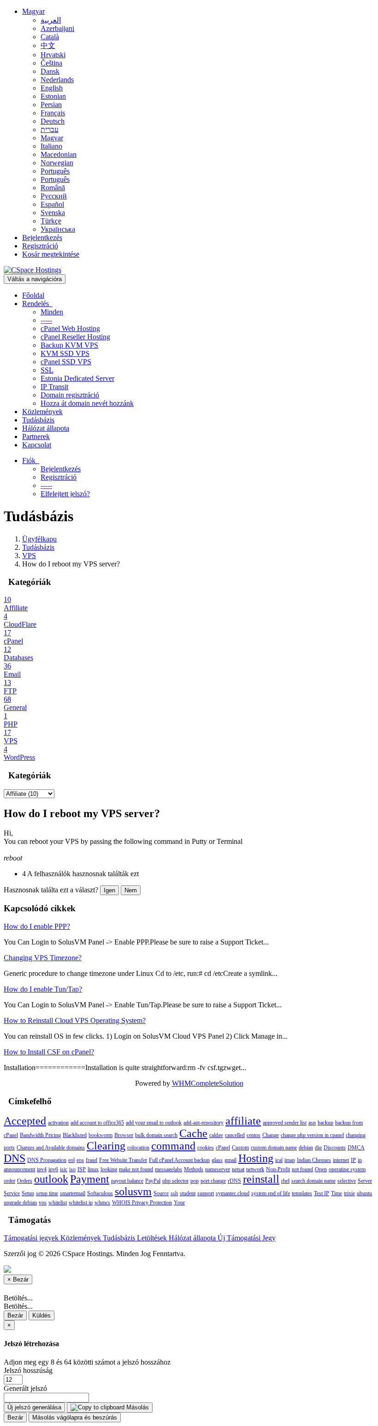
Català (50, 37)
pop (194, 1181)
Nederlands (57, 80)
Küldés (41, 1315)
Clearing (106, 1146)
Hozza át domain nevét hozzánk (87, 403)
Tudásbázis (38, 420)
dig (318, 1147)
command (173, 1146)
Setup (28, 1193)
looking (108, 1169)
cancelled (235, 1135)
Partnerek (36, 436)
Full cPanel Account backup (179, 1160)
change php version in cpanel (312, 1135)
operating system (347, 1169)
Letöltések (153, 1238)
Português (55, 171)
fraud (91, 1160)
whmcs (102, 1202)
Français (53, 113)
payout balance (127, 1181)
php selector (175, 1181)
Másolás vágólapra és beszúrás (74, 1417)
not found (302, 1169)
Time (336, 1193)
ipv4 (42, 1169)
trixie (349, 1193)
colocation (138, 1147)
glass (217, 1160)
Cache (193, 1133)
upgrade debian (20, 1202)
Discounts (335, 1147)
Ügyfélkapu (39, 539)
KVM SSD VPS (65, 353)
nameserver (217, 1169)
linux (93, 1169)
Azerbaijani (57, 28)
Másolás (136, 1407)
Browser (123, 1135)
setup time (47, 1193)
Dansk (50, 71)
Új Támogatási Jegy (247, 1238)
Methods (193, 1169)
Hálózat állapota (45, 428)
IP (353, 1160)
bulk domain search (156, 1135)
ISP (81, 1169)
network (255, 1169)
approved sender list (285, 1122)
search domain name (313, 1181)
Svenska (53, 213)
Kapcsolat (36, 445)
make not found (136, 1169)
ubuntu (364, 1193)
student (187, 1193)
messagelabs (168, 1169)
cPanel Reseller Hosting (75, 337)
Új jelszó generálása (34, 1407)
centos (253, 1135)
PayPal (152, 1181)
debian (306, 1147)
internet (341, 1160)
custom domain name (274, 1147)
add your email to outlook (154, 1122)
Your (179, 1202)
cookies (205, 1147)
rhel (285, 1181)
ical (279, 1160)
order (9, 1181)
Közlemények (42, 411)
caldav (216, 1135)
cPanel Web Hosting (70, 328)
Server (365, 1181)
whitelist (57, 1202)
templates (302, 1193)
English (52, 88)
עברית (50, 129)
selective (346, 1181)
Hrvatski (53, 55)
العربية (51, 20)
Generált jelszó (25, 1388)
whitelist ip (81, 1202)
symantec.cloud (232, 1193)
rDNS (234, 1181)
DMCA (356, 1147)
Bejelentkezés (42, 237)
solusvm (133, 1191)
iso (72, 1169)
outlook (51, 1179)
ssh (174, 1193)
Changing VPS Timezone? (43, 958)
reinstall (261, 1179)
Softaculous (100, 1193)
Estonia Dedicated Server (77, 378)
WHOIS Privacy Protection (142, 1202)
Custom (240, 1147)
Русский (54, 196)
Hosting (255, 1158)
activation (58, 1122)
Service (12, 1193)
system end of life (270, 1193)
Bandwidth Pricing (40, 1135)
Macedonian (59, 154)
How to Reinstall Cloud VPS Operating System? (75, 1020)
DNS (14, 1158)
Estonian (53, 96)
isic (63, 1169)
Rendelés (37, 303)
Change (270, 1135)
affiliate (243, 1121)
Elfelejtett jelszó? (65, 494)
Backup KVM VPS (69, 345)
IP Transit (54, 387)
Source (161, 1193)
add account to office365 (97, 1122)
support (205, 1193)
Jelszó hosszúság (28, 1370)
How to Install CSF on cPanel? (49, 1052)
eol (71, 1160)
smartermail (72, 1193)
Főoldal (33, 295)
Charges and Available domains (51, 1147)
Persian (51, 104)
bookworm (100, 1135)
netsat (238, 1169)
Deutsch (53, 121)
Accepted (25, 1121)
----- (46, 320)
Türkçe (51, 221)
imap (289, 1160)
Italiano (51, 146)
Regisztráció (40, 246)
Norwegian (57, 163)
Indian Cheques (314, 1160)
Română (53, 188)
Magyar (33, 11)
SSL (47, 370)
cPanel (223, 1147)
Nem (130, 890)
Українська (58, 229)
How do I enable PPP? (37, 926)
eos (80, 1160)
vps (43, 1202)
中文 (48, 45)
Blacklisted (75, 1135)
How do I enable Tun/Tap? (43, 989)
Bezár (15, 1315)
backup (325, 1122)
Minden (52, 312)
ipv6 (53, 1169)
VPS (29, 556)
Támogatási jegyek (32, 1238)
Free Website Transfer (123, 1160)
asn (312, 1122)
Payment (89, 1179)
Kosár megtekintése (50, 254)
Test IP (321, 1193)
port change (213, 1181)
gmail (230, 1160)
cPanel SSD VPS (66, 362)
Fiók (30, 460)
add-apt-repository (203, 1122)
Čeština (51, 63)
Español (52, 204)
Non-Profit (278, 1169)
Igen (109, 890)
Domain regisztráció (70, 395)
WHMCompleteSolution (207, 1083)
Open (321, 1169)
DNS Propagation (46, 1160)
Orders (24, 1181)
